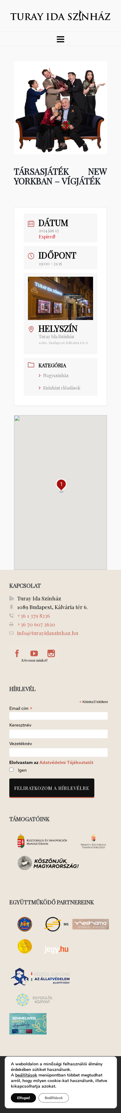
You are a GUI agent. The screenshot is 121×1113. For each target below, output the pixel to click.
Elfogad (23, 1097)
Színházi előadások (61, 388)
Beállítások (54, 1097)
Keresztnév (20, 725)
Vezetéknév (20, 743)
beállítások (26, 1075)
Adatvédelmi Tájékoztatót (66, 762)
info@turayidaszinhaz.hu (47, 632)
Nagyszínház (56, 375)
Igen (22, 770)
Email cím (20, 708)
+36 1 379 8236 (33, 615)
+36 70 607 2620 (36, 624)
